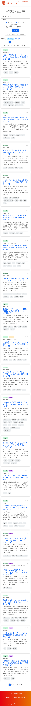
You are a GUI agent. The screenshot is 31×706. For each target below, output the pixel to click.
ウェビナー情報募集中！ (23, 1)
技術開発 (9, 265)
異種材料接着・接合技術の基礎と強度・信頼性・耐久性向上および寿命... (15, 602)
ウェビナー (11, 22)
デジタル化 (20, 425)
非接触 (15, 525)
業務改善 (15, 422)
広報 (13, 555)
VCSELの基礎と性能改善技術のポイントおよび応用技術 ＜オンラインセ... (15, 87)
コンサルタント (7, 430)
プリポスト (6, 296)
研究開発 (18, 263)
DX (18, 419)
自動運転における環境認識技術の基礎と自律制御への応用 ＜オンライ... (15, 119)
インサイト (6, 427)
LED (15, 326)
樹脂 (20, 617)
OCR (10, 425)
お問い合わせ (21, 697)
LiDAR (16, 105)
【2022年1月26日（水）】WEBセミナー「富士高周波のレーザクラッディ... (15, 477)
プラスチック (6, 617)
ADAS (12, 137)
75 (17, 42)
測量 (21, 200)
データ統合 (17, 460)
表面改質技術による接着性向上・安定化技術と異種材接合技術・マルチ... (15, 217)
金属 (12, 617)
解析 (14, 265)
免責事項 (14, 697)
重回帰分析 (6, 620)
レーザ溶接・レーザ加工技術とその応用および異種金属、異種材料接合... (15, 374)
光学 (16, 167)
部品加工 (16, 72)
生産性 (5, 425)
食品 (5, 263)
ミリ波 (20, 167)
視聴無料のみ (16, 25)
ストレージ (13, 463)
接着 (16, 617)
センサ (5, 523)
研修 (17, 233)
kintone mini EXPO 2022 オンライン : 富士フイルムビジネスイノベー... (15, 404)
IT (4, 587)
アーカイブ (21, 22)
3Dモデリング (16, 197)
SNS (17, 555)
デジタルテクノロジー (8, 102)
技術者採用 (12, 135)
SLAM (25, 200)
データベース (23, 419)
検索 (15, 30)
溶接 (5, 389)
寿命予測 (12, 329)
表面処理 (6, 233)
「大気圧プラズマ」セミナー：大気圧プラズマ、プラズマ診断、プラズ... (15, 344)
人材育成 (6, 197)
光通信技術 (17, 102)
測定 (23, 263)
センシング (21, 525)
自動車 (9, 389)
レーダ (21, 105)
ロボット (18, 135)
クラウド (16, 296)
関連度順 (17, 39)
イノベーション (7, 419)
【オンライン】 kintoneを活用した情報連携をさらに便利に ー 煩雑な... (15, 635)
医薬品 (9, 263)
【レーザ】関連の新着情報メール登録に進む (15, 34)
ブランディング (7, 555)
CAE (14, 293)
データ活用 (11, 460)
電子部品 (10, 326)
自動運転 (6, 135)
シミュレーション (7, 293)
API (4, 648)
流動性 (18, 265)
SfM (5, 203)
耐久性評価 (13, 620)
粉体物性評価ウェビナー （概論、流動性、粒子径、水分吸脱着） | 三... (15, 247)
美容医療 (19, 359)
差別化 (25, 555)
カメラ (11, 525)
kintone (14, 419)
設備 (10, 493)
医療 (10, 359)
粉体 (13, 263)
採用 (21, 555)
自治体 (10, 422)
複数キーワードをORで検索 (16, 27)
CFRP (14, 389)
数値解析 (19, 293)
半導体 (23, 102)
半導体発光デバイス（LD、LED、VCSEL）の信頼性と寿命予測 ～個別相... (15, 311)
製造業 (21, 296)
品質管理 (25, 326)
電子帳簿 (21, 422)
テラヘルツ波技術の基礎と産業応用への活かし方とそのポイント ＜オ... (15, 152)
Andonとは (8, 697)
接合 (21, 233)
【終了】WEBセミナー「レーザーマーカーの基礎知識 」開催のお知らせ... (15, 57)
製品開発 (24, 293)
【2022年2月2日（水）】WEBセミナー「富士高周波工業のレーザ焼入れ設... (15, 663)
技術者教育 (11, 105)
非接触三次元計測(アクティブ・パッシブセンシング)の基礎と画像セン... (15, 507)
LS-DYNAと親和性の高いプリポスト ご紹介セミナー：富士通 (15, 279)
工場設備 (6, 72)
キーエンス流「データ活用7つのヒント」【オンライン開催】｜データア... (15, 445)
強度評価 (23, 620)
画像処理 (6, 525)
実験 (5, 265)
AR (10, 197)
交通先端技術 (6, 137)
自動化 (5, 422)
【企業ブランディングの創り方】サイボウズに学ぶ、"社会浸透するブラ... (15, 540)
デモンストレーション (15, 427)
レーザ (11, 72)
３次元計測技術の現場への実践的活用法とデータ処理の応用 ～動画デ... (15, 182)
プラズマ (6, 359)
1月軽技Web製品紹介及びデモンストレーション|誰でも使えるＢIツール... (15, 572)
